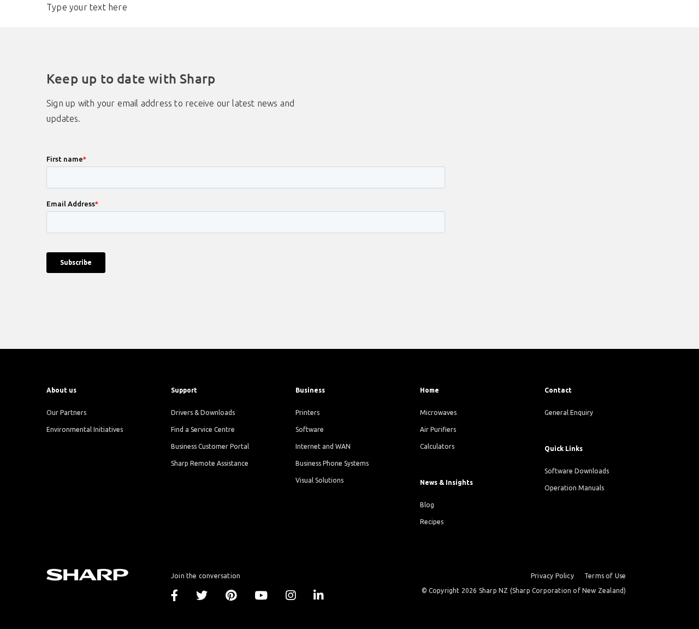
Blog (427, 504)
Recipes (431, 521)
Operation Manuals (574, 487)
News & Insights (446, 482)
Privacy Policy (552, 575)
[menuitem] (100, 390)
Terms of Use (605, 575)
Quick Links (563, 448)
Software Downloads (576, 470)
